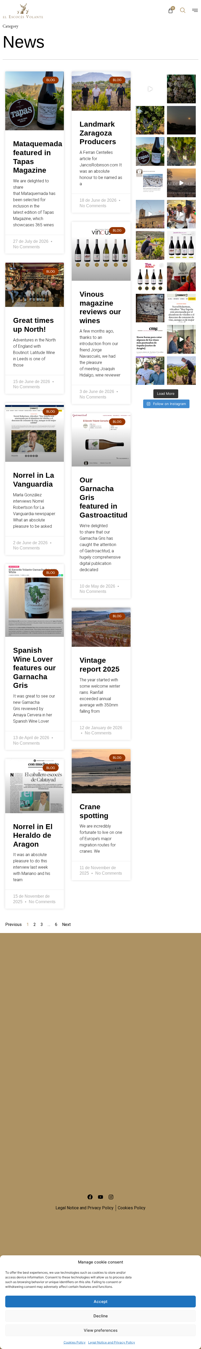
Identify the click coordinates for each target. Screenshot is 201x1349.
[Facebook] (90, 1197)
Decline (100, 1315)
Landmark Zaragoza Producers (98, 133)
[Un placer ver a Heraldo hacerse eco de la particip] (150, 339)
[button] (183, 10)
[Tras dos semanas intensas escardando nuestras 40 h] (181, 370)
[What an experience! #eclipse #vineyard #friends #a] (181, 120)
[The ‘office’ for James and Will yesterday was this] (150, 370)
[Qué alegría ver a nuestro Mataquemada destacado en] (150, 151)
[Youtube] (100, 1197)
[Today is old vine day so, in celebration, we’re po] (181, 182)
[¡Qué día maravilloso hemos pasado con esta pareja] (181, 214)
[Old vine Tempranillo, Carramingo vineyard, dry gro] (150, 120)
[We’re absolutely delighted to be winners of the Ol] (150, 182)
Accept (101, 1301)
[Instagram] (111, 1197)
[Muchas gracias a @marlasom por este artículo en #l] (181, 308)
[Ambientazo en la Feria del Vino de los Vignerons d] (150, 214)
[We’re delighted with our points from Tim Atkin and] (150, 276)
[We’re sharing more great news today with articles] (181, 245)
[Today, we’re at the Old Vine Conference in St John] (150, 308)
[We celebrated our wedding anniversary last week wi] (181, 276)
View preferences (101, 1330)
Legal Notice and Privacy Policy (111, 1342)
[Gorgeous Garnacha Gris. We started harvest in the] (181, 89)
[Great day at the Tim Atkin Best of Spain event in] (181, 339)
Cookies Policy (75, 1342)
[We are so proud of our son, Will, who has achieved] (150, 245)
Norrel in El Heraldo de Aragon (33, 835)
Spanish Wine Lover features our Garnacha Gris (34, 667)
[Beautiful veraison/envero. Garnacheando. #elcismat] (181, 151)
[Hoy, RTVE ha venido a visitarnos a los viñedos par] (150, 89)
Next (66, 924)
